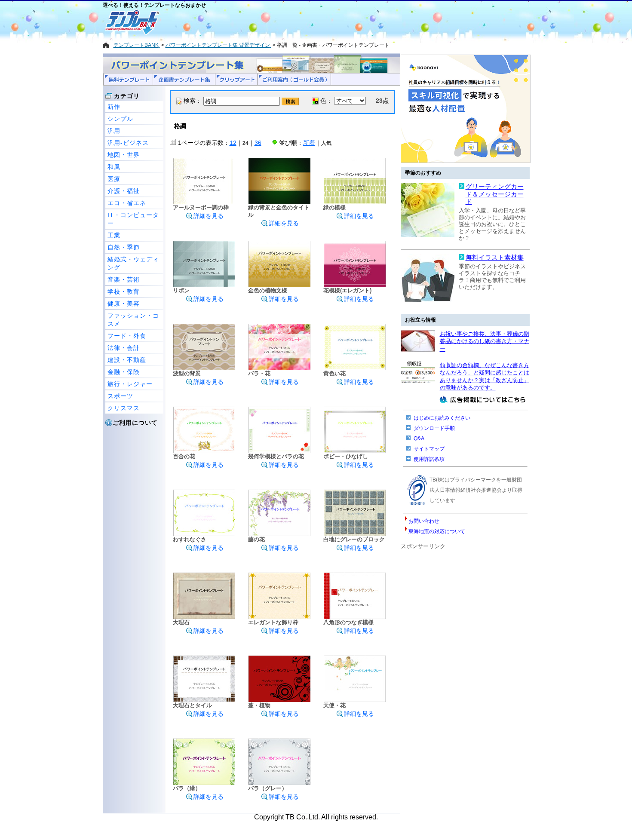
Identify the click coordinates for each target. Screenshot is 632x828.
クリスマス (123, 408)
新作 (113, 106)
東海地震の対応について (436, 531)
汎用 (113, 130)
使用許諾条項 (429, 459)
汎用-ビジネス (128, 142)
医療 (113, 178)
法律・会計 (123, 347)
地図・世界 (123, 154)
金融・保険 (123, 371)
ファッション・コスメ (133, 319)
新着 (309, 142)
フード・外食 (126, 335)
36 (258, 142)
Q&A (419, 438)
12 (233, 142)
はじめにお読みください (442, 418)
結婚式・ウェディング (133, 263)
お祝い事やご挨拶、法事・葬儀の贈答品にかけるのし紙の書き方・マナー (484, 341)
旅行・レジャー (130, 383)
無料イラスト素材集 (495, 257)
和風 (113, 166)
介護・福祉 (123, 190)
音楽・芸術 (123, 279)
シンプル (120, 118)
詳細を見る (208, 215)
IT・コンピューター (133, 219)
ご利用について (135, 422)
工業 (113, 235)
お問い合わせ (423, 521)
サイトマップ (429, 449)
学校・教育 (123, 291)
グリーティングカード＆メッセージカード (495, 194)
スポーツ (120, 396)
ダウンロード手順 (434, 428)
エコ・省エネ (126, 202)
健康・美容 (123, 303)
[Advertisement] (285, 22)
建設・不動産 (126, 359)
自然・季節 (123, 247)
